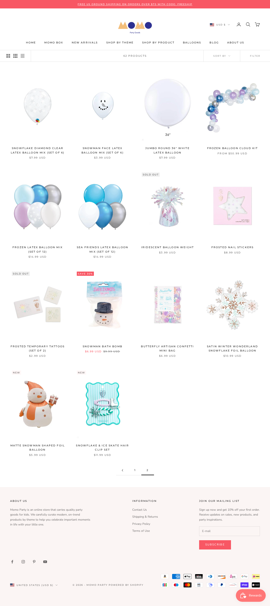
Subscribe (215, 545)
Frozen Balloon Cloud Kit (232, 148)
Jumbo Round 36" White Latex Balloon (167, 150)
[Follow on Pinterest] (34, 562)
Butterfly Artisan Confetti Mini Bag (167, 348)
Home (31, 42)
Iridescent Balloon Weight (167, 247)
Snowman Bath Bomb (102, 346)
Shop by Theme (120, 42)
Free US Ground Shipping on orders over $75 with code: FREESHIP (135, 4)
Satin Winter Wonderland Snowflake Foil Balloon (232, 348)
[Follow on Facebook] (12, 562)
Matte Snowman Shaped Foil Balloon (37, 447)
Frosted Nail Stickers (232, 247)
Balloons (192, 42)
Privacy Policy (141, 524)
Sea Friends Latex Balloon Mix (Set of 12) (102, 249)
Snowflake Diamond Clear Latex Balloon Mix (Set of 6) (37, 150)
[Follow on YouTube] (45, 562)
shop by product (158, 42)
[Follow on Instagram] (23, 562)
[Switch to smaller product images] (15, 56)
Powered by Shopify (126, 584)
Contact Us (139, 510)
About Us (235, 42)
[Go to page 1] (122, 470)
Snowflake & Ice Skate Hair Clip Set (102, 447)
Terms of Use (141, 531)
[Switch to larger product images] (8, 56)
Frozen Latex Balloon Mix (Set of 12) (37, 249)
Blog (214, 42)
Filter (255, 55)
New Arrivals (85, 42)
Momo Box (53, 42)
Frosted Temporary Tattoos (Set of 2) (38, 348)
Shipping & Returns (145, 517)
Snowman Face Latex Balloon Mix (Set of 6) (102, 150)
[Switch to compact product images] (22, 56)
